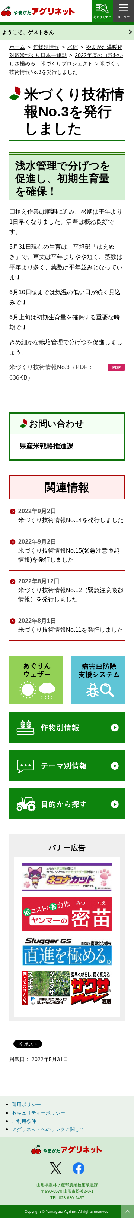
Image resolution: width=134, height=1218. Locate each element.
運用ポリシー (26, 1104)
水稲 (72, 47)
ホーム (17, 47)
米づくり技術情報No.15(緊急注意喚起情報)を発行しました (68, 555)
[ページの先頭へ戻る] (127, 1211)
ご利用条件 (24, 1121)
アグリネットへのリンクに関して (48, 1129)
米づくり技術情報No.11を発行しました (70, 630)
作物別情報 (46, 47)
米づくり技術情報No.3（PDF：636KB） (51, 372)
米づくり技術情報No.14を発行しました (71, 520)
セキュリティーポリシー (38, 1113)
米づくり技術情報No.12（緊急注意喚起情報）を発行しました (71, 594)
